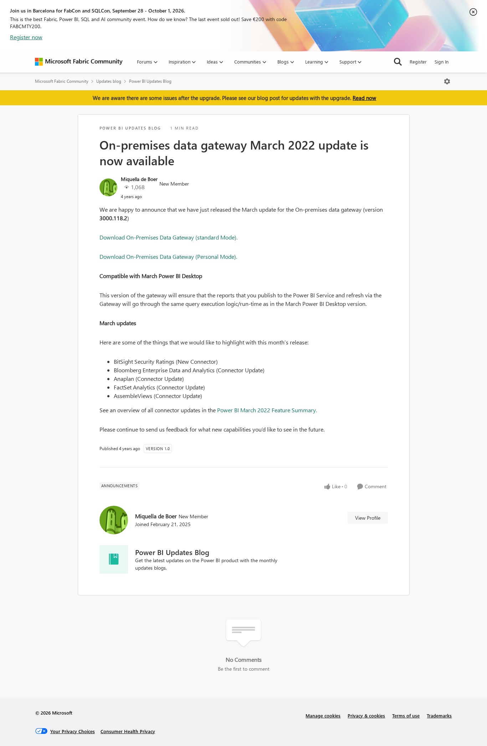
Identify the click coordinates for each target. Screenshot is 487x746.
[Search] (398, 61)
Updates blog (108, 81)
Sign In (441, 62)
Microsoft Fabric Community (61, 81)
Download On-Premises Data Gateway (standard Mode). (168, 237)
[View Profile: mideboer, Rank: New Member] (108, 187)
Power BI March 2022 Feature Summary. (267, 410)
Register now (26, 37)
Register (418, 62)
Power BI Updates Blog (150, 81)
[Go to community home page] (79, 62)
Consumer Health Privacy (128, 731)
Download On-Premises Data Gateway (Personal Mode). (168, 256)
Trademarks (439, 715)
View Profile (367, 517)
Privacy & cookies (366, 715)
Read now (364, 97)
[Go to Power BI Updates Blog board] (113, 559)
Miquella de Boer (139, 179)
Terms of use (406, 715)
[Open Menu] (447, 81)
